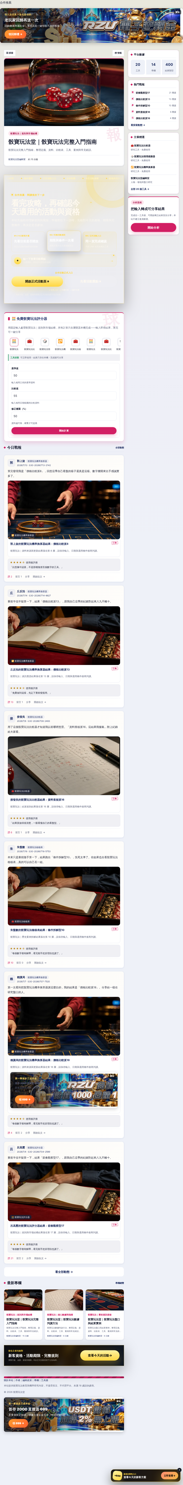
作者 (18, 1380)
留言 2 (18, 1132)
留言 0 (19, 962)
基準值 (14, 368)
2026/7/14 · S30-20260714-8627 (34, 595)
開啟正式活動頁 (37, 281)
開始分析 (154, 227)
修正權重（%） (19, 408)
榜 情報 (118, 53)
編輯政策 (27, 1380)
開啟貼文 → (39, 576)
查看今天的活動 (100, 1355)
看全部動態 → (64, 1272)
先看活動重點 (90, 281)
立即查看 (169, 1475)
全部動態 (119, 447)
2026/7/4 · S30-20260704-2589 (33, 1151)
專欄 (36, 1380)
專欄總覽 (119, 1283)
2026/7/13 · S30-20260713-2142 (34, 465)
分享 (27, 576)
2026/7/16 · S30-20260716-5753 (34, 851)
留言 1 (18, 576)
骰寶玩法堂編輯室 (17, 159)
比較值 (14, 388)
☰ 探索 (9, 53)
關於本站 (8, 1380)
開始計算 (64, 430)
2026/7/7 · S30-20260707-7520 (33, 981)
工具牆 (44, 1380)
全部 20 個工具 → (140, 189)
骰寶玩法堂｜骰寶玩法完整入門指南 (52, 141)
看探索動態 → (138, 125)
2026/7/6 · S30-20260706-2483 (33, 721)
